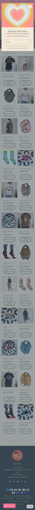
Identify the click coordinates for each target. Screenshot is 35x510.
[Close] (30, 6)
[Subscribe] (29, 42)
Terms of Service (12, 48)
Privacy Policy (24, 48)
